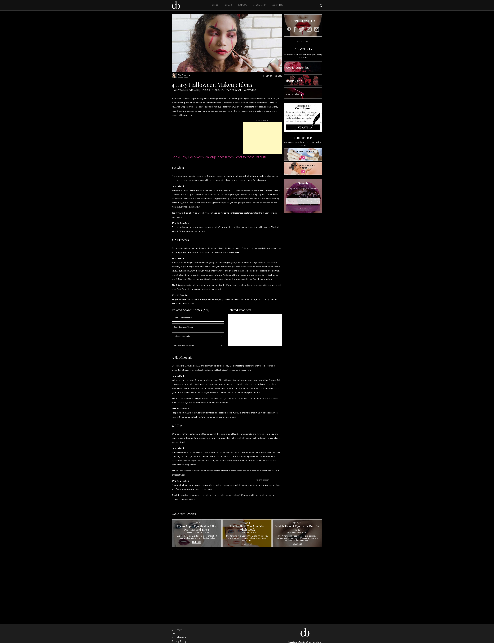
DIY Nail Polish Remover (302, 151)
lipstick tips (294, 81)
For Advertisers (180, 637)
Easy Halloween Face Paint (184, 345)
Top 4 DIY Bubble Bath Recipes (303, 166)
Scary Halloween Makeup (183, 327)
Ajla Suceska (184, 75)
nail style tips (295, 94)
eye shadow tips (297, 68)
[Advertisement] (262, 138)
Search (321, 4)
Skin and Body (259, 5)
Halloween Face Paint (182, 336)
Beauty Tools (277, 5)
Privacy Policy (179, 641)
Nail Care (242, 5)
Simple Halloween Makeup (184, 318)
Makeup (214, 5)
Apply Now (303, 127)
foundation (238, 380)
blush (201, 271)
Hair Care (228, 5)
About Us (177, 633)
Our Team (177, 629)
